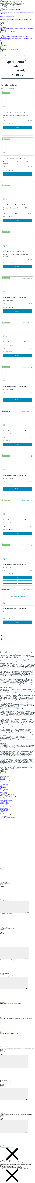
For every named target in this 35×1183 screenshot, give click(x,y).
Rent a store (2, 778)
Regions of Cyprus (4, 803)
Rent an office (3, 777)
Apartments (2, 16)
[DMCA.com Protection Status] (10, 817)
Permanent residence (4, 795)
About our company (4, 12)
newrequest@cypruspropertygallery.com (9, 49)
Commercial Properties (23, 18)
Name (2, 929)
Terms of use (3, 815)
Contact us (2, 812)
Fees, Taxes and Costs (5, 801)
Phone (2, 1053)
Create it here (9, 913)
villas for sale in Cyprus (15, 755)
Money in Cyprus (4, 802)
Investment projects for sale (6, 780)
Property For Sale (4, 790)
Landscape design (4, 21)
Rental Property (3, 791)
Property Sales (13, 19)
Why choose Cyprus (4, 799)
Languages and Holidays (5, 806)
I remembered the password (6, 976)
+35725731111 (3, 26)
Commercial (8, 15)
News (1, 786)
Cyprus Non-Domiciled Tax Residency (9, 796)
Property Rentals (21, 19)
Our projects (3, 771)
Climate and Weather (5, 804)
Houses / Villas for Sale (5, 775)
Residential (2, 15)
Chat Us (2, 51)
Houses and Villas (10, 16)
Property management (5, 19)
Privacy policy (3, 816)
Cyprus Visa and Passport (6, 800)
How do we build (4, 784)
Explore (17, 127)
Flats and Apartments (5, 18)
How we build (13, 12)
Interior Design (28, 19)
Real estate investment (13, 21)
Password (2, 886)
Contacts (2, 8)
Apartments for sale (4, 774)
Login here (14, 959)
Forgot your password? (5, 900)
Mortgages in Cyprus (5, 810)
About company (3, 783)
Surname (2, 931)
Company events (27, 12)
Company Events (4, 785)
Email (2, 885)
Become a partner (4, 808)
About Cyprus (19, 12)
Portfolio (13, 15)
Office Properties (14, 18)
